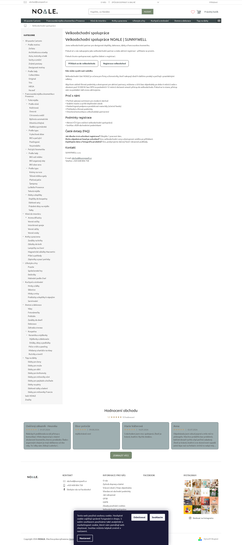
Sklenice (31, 289)
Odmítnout (139, 517)
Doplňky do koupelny (38, 198)
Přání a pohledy (35, 255)
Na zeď (32, 90)
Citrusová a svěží (36, 115)
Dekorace (32, 323)
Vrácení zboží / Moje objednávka (117, 487)
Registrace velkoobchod (114, 63)
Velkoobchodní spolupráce (114, 509)
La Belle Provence (36, 187)
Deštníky (32, 274)
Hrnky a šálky (33, 286)
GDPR (105, 502)
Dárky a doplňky (35, 195)
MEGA (31, 86)
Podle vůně (34, 104)
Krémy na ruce (35, 172)
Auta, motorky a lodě (38, 56)
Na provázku (34, 145)
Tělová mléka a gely (38, 176)
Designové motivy (37, 67)
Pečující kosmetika (36, 149)
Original (32, 78)
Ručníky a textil (36, 354)
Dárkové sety (34, 202)
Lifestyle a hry (31, 263)
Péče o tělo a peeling (38, 346)
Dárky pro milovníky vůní (39, 377)
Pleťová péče (35, 179)
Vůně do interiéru (33, 214)
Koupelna (32, 331)
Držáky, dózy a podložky (39, 342)
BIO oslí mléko (35, 157)
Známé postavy (35, 63)
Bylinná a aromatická (38, 119)
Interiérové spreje (36, 225)
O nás (103, 2)
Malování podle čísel (37, 278)
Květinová (33, 107)
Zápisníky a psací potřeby (39, 259)
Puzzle (31, 267)
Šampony (33, 183)
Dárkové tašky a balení (38, 388)
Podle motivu (34, 44)
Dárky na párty (34, 384)
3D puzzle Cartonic (33, 40)
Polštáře (31, 316)
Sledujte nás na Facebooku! (79, 489)
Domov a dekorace (33, 304)
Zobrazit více (121, 455)
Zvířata (32, 48)
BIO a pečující (35, 138)
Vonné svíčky (33, 221)
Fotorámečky (34, 312)
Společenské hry (35, 270)
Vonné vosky (33, 232)
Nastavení (85, 538)
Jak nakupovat (109, 494)
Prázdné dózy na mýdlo (39, 206)
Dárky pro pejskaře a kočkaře (40, 380)
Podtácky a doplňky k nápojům (41, 297)
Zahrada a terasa (35, 327)
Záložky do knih (35, 244)
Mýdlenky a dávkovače (39, 339)
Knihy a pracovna (32, 236)
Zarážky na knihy (35, 240)
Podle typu (33, 130)
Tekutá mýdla (34, 191)
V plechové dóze (36, 134)
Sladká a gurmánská (37, 126)
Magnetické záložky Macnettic (41, 251)
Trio (30, 82)
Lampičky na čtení (36, 248)
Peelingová (34, 141)
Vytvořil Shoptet (211, 539)
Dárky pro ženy (34, 361)
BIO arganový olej (37, 160)
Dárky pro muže (35, 365)
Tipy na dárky (31, 358)
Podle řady (32, 71)
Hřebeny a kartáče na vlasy (40, 350)
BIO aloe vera (35, 164)
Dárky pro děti (34, 369)
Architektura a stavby (38, 52)
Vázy (30, 308)
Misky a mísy (33, 293)
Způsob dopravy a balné (123, 2)
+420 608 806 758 (75, 485)
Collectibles (34, 75)
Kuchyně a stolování (34, 282)
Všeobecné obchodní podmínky (117, 491)
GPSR (105, 498)
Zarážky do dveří (35, 320)
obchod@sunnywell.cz (77, 481)
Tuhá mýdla (33, 100)
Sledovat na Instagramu (203, 518)
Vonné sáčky (33, 229)
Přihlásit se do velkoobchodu (81, 63)
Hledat (147, 11)
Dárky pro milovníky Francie (40, 392)
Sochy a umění (35, 59)
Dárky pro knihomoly (37, 373)
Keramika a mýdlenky (38, 335)
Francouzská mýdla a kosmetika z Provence (39, 95)
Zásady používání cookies (114, 505)
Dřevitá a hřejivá (36, 123)
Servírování (33, 301)
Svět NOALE (30, 395)
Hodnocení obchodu (121, 410)
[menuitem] (32, 20)
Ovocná (32, 111)
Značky (28, 399)
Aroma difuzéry (35, 217)
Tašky (31, 210)
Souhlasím (157, 517)
